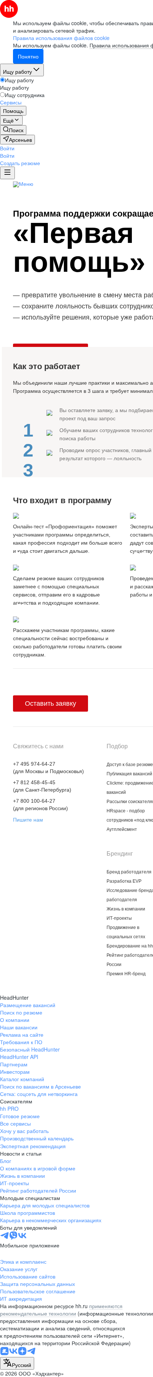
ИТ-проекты (119, 918)
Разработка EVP (124, 881)
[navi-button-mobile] (7, 173)
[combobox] (17, 1363)
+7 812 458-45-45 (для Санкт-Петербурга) (42, 786)
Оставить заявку (50, 703)
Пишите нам (28, 820)
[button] (7, 148)
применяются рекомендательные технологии (61, 1309)
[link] (13, 130)
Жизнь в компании (126, 909)
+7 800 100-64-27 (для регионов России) (40, 804)
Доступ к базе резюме (130, 764)
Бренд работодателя (129, 872)
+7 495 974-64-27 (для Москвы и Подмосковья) (48, 767)
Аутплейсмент (122, 829)
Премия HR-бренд (126, 973)
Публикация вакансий (129, 773)
